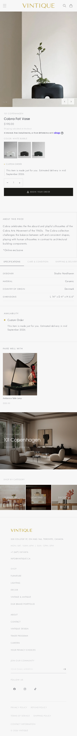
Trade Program (19, 635)
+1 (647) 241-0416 (19, 552)
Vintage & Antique (21, 597)
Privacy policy (19, 707)
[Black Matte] (38, 150)
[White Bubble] (10, 150)
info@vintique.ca (20, 558)
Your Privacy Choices (23, 650)
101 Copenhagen (13, 113)
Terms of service (20, 715)
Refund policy (39, 707)
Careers (15, 642)
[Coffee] (24, 150)
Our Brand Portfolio (23, 604)
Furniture (16, 575)
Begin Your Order (40, 192)
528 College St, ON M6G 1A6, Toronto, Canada (37, 539)
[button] (4, 5)
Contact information (23, 724)
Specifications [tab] (12, 261)
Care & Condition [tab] (38, 261)
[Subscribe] (63, 669)
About (14, 614)
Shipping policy (42, 715)
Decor (14, 589)
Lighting (15, 582)
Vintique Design (19, 628)
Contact (16, 621)
